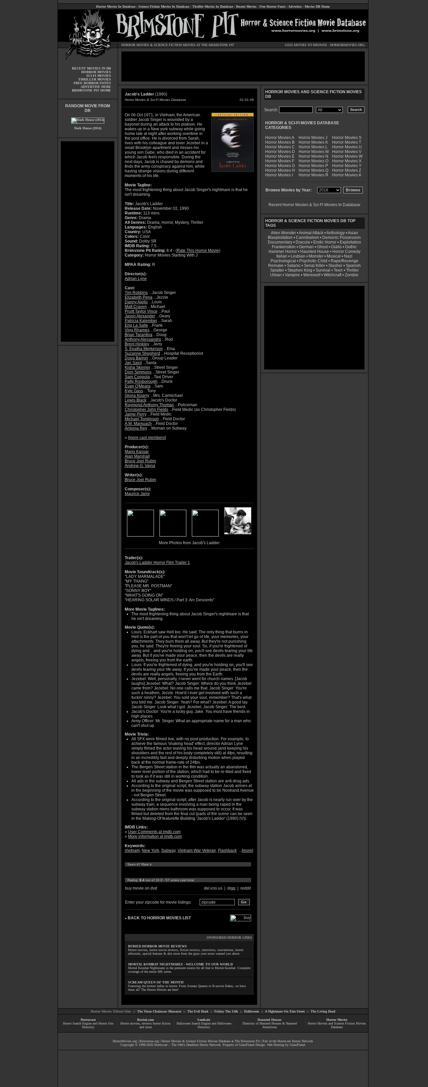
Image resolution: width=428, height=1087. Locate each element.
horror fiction (162, 1023)
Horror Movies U (347, 147)
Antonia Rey (136, 428)
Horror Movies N (313, 156)
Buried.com (145, 1020)
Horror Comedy (346, 251)
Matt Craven (136, 306)
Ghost (322, 247)
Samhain (203, 1020)
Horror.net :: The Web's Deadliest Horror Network (187, 1045)
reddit (245, 888)
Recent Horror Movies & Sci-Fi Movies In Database (314, 204)
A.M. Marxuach (138, 423)
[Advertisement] (87, 241)
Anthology (335, 232)
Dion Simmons (138, 372)
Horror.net (88, 1020)
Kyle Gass (134, 391)
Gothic (351, 247)
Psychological (283, 261)
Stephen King (300, 270)
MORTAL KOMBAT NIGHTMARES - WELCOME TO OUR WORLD (180, 964)
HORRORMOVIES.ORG (347, 45)
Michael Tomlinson (142, 419)
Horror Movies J (313, 137)
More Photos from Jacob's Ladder (189, 542)
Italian (281, 256)
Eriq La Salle (136, 325)
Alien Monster (283, 232)
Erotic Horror (324, 242)
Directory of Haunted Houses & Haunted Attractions (269, 1025)
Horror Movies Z (346, 170)
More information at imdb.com (155, 836)
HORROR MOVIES (135, 45)
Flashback (227, 850)
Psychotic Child (313, 261)
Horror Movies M (314, 151)
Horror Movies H (280, 170)
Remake (276, 265)
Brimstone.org (149, 1041)
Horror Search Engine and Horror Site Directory (88, 1025)
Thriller (352, 270)
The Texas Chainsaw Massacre (159, 1011)
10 (190, 872)
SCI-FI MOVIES (98, 75)
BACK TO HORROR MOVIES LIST (159, 918)
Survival (323, 270)
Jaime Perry (135, 414)
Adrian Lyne (136, 278)
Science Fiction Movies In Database (163, 6)
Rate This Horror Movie (198, 250)
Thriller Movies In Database (212, 6)
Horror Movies (336, 1020)
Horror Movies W (347, 156)
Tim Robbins (136, 292)
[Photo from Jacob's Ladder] (140, 535)
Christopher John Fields (146, 409)
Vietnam (132, 850)
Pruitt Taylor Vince (141, 311)
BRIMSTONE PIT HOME (91, 90)
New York (150, 850)
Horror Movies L (313, 147)
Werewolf (311, 275)
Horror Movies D (280, 151)
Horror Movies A (279, 137)
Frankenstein (284, 247)
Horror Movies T (346, 142)
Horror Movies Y (346, 165)
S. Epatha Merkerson (144, 348)
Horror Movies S (346, 137)
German (306, 247)
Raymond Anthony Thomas (149, 405)
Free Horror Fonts (272, 6)
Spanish (353, 265)
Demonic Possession (341, 237)
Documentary (280, 242)
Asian (353, 232)
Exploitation (350, 242)
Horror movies (130, 1023)
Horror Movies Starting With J (171, 255)
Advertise (295, 6)
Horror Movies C (280, 147)
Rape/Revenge (344, 261)
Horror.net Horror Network (295, 1041)
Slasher (335, 265)
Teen (338, 270)
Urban (276, 275)
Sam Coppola (137, 376)
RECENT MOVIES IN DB (91, 68)
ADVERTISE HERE (96, 87)
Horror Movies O (313, 161)
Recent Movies (246, 6)
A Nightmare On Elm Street (285, 1011)
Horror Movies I (279, 175)
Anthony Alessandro (143, 339)
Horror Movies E (280, 156)
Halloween (251, 1011)
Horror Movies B (280, 142)
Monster (316, 256)
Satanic (294, 265)
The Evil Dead (197, 1011)
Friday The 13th (226, 1011)
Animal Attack (311, 232)
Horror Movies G (280, 165)
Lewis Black (135, 400)
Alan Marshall (137, 456)
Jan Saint (133, 362)
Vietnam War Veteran (197, 850)
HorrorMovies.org (125, 1041)
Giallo (336, 247)
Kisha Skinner (137, 367)
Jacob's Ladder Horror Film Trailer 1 (157, 562)
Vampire (292, 275)
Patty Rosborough (141, 381)
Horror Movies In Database (115, 6)
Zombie (351, 275)
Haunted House (314, 251)
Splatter (277, 270)
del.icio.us (213, 888)
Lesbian (298, 256)
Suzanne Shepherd (142, 353)
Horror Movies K (313, 142)
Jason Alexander (140, 316)
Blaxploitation (280, 237)
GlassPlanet (297, 1045)
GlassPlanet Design (252, 1045)
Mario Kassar (137, 451)
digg (231, 888)
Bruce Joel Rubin (140, 461)
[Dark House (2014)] (87, 120)
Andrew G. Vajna (140, 465)
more (247, 850)
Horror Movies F (279, 161)
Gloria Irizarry (137, 395)
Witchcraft (332, 275)
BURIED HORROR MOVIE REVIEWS (157, 946)
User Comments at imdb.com (154, 831)
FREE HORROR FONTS (92, 83)
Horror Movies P (313, 165)
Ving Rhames (137, 330)
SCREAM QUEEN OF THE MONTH (156, 982)
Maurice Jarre (137, 493)
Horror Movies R (313, 175)
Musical (334, 256)
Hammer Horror (283, 251)
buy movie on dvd (141, 888)
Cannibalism (307, 237)
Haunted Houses (269, 1020)
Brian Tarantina (138, 334)
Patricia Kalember (141, 320)
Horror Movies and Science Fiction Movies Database (337, 1025)
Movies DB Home (317, 6)
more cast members (147, 437)
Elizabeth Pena (138, 297)
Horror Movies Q (313, 170)
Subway (168, 850)
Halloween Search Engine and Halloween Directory (204, 1025)
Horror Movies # (346, 175)
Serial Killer (314, 265)
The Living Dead (323, 1011)
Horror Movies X (346, 161)
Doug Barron (136, 358)
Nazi (348, 256)
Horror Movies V (346, 151)
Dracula (303, 242)
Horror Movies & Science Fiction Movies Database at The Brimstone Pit (211, 1041)
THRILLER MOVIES (94, 79)
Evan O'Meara (137, 386)
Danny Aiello (136, 302)
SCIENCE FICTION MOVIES (175, 45)
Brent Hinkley (137, 344)
